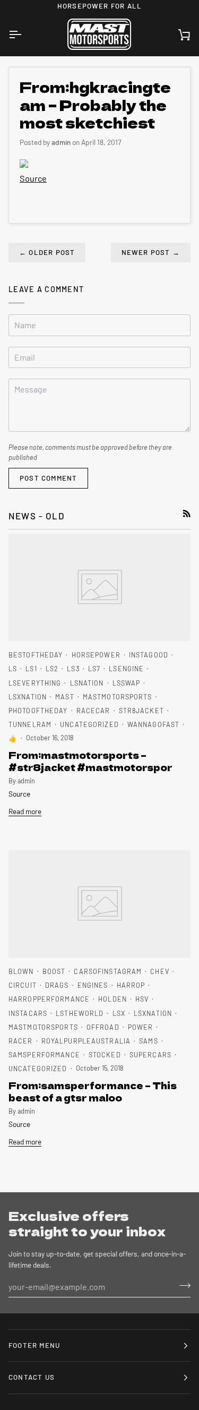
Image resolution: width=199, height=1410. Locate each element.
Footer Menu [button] (34, 1345)
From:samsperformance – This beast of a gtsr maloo (92, 1091)
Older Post (47, 252)
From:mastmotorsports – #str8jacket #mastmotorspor (90, 761)
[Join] (182, 1285)
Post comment (48, 478)
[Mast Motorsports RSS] (187, 513)
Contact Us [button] (31, 1377)
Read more (24, 811)
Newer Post (151, 252)
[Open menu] (24, 34)
